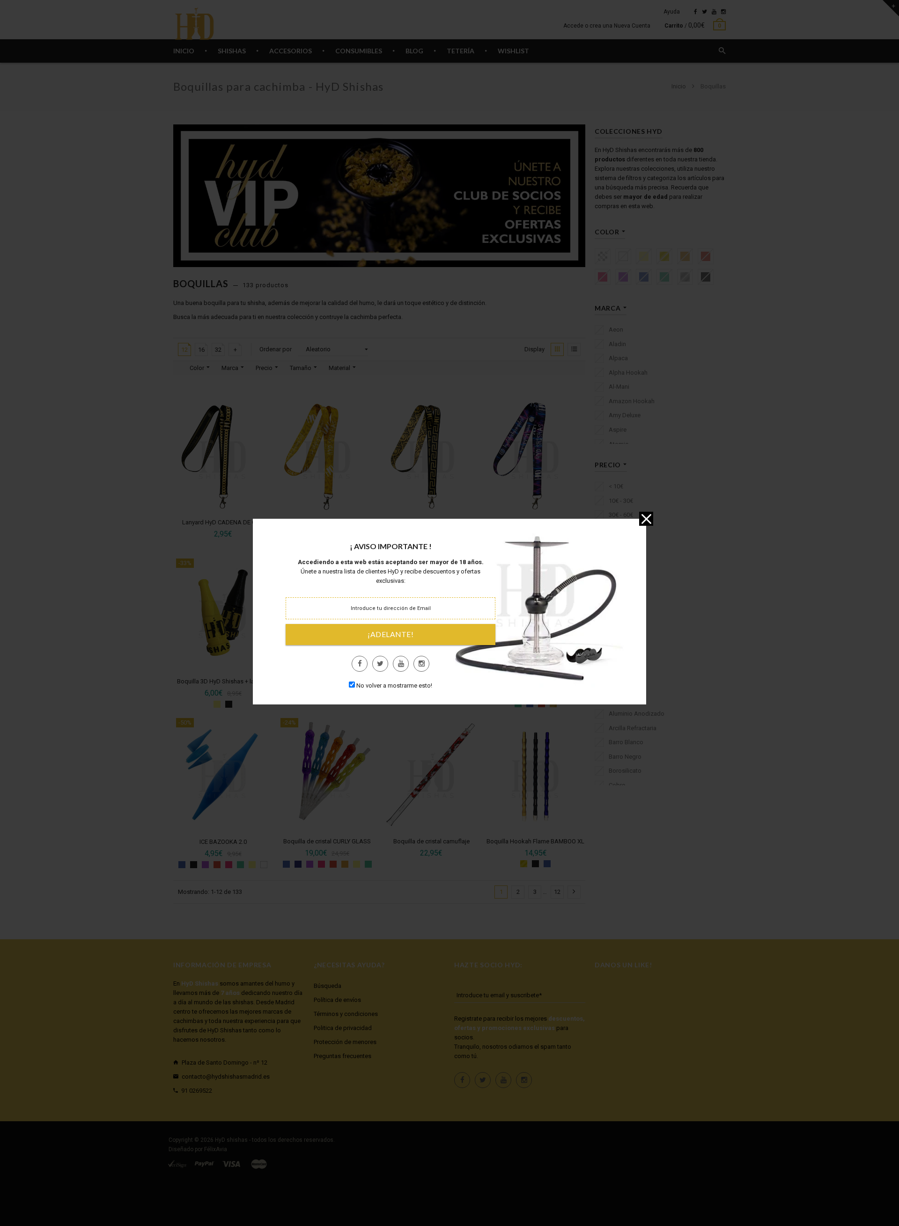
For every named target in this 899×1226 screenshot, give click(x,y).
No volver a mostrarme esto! (394, 685)
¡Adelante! (390, 634)
